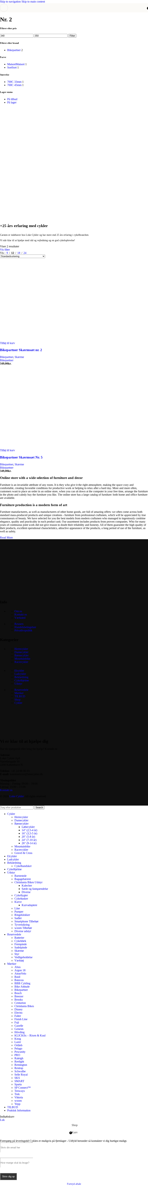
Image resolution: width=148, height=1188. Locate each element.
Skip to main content (33, 1)
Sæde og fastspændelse (35, 888)
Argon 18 (19, 970)
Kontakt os (20, 614)
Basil (17, 976)
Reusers (18, 623)
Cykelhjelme (21, 680)
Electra (18, 1012)
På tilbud (12, 99)
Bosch (18, 993)
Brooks (18, 999)
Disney (18, 1009)
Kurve (18, 901)
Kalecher (27, 885)
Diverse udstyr (22, 931)
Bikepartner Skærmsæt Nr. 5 (21, 457)
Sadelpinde (20, 947)
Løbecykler (28, 826)
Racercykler (21, 661)
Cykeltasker (21, 898)
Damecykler (21, 652)
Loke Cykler (16, 796)
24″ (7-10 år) (29, 839)
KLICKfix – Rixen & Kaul (29, 1035)
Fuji (16, 1022)
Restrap (18, 1068)
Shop (17, 699)
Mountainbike (22, 658)
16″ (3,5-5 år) (29, 833)
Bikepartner (6, 357)
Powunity (19, 1051)
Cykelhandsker (23, 866)
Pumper (18, 911)
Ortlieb (18, 1045)
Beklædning (21, 677)
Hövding (19, 1032)
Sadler (18, 918)
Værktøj (19, 960)
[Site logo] (74, 13)
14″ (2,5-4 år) (29, 830)
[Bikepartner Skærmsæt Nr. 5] (36, 447)
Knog (17, 1038)
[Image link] (27, 592)
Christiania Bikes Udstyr (28, 882)
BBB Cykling (22, 983)
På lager (11, 102)
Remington (20, 1064)
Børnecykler (21, 655)
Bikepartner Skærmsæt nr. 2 (21, 350)
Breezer (18, 996)
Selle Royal (21, 1074)
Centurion (20, 1002)
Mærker (18, 693)
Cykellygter (21, 895)
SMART (19, 1081)
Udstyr (18, 683)
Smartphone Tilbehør (26, 921)
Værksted (19, 617)
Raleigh (18, 1058)
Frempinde (20, 944)
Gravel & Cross (23, 852)
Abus (17, 967)
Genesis (18, 1028)
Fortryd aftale (74, 1184)
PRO (17, 1055)
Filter (72, 35)
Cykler (18, 702)
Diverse (26, 892)
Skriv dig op (8, 1176)
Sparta (18, 1084)
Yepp (17, 1103)
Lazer (17, 1042)
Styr (16, 954)
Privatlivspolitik (23, 630)
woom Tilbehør (23, 927)
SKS (17, 1077)
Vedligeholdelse (23, 957)
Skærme (19, 357)
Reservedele (21, 689)
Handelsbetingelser (25, 627)
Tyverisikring (22, 924)
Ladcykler (20, 673)
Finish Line (20, 1019)
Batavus (19, 980)
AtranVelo (20, 973)
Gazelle (18, 1025)
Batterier (19, 937)
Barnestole (20, 875)
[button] (7, 343)
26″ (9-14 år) (29, 843)
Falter (17, 1015)
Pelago (18, 1048)
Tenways (19, 1090)
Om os (18, 611)
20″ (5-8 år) (28, 836)
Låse (17, 908)
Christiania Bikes (24, 1006)
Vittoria (18, 1097)
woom (18, 1100)
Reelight (19, 1061)
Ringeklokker (22, 914)
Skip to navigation (10, 1)
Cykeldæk (20, 940)
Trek (17, 1094)
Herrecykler (21, 648)
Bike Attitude (22, 986)
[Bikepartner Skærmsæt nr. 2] (36, 339)
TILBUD (19, 696)
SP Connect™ (22, 1087)
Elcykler (19, 670)
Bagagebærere (22, 879)
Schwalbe (20, 1071)
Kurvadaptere (29, 905)
